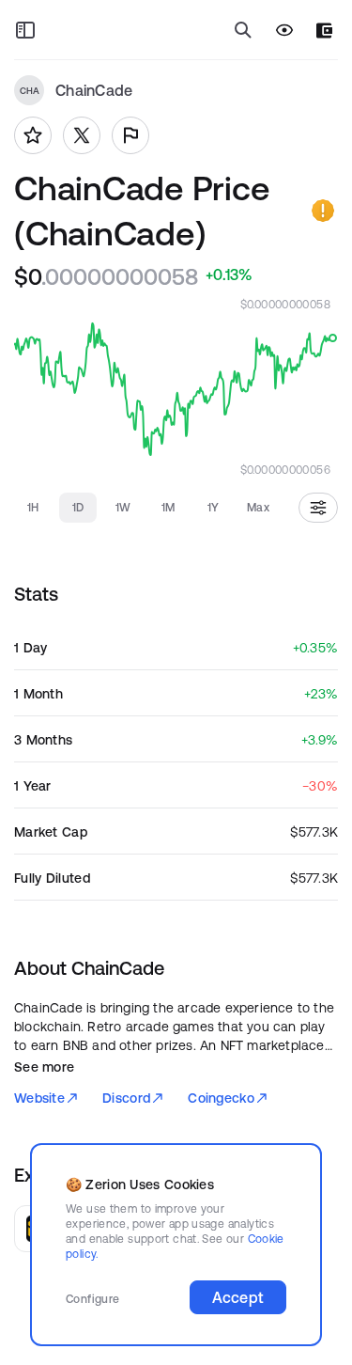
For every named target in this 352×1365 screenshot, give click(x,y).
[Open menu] (25, 30)
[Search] (243, 30)
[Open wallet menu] (324, 30)
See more (44, 1067)
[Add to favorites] (33, 135)
